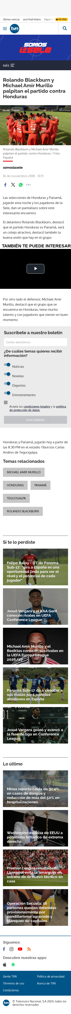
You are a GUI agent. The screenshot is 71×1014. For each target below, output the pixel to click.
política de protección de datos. (37, 408)
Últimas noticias (11, 19)
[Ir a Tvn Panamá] (34, 28)
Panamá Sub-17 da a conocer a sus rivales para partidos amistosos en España (35, 694)
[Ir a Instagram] (12, 949)
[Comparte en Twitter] (13, 185)
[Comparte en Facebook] (5, 185)
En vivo (62, 19)
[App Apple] (5, 964)
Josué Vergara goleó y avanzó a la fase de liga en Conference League (35, 734)
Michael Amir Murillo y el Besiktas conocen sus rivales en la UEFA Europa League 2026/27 (35, 652)
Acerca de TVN (46, 983)
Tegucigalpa (16, 498)
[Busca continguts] (64, 29)
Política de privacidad (50, 976)
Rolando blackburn (23, 511)
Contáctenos (11, 990)
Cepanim (49, 19)
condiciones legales (37, 406)
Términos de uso (13, 983)
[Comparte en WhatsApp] (21, 185)
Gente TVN (10, 976)
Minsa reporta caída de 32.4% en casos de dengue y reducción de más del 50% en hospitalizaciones (33, 795)
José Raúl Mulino (32, 19)
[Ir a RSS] (30, 949)
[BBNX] (6, 1003)
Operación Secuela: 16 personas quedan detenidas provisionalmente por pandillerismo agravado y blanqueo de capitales (31, 912)
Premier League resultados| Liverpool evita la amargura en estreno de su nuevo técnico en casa (35, 874)
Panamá (41, 485)
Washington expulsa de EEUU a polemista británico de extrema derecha (35, 837)
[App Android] (14, 964)
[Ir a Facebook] (5, 949)
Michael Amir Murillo (24, 472)
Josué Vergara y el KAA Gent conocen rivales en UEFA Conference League (32, 615)
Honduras (15, 485)
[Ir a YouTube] (21, 949)
